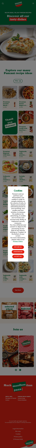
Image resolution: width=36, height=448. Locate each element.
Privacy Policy (18, 241)
